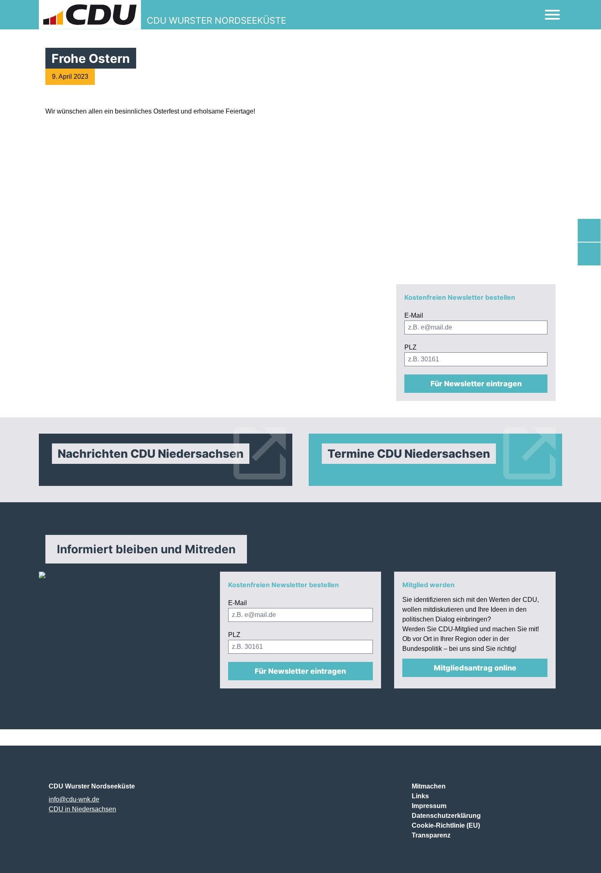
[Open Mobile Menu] (552, 14)
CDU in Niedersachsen (82, 809)
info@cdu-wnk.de (74, 799)
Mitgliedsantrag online (475, 668)
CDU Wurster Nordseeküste (92, 786)
